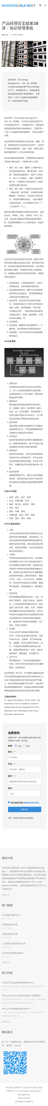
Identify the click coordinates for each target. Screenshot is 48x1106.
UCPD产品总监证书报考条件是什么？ (18, 982)
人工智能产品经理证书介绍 (13, 943)
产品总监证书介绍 (10, 934)
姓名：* (11, 751)
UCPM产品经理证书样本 (13, 953)
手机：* (11, 764)
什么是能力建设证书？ (12, 915)
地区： (11, 788)
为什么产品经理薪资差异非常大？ (16, 1008)
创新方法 (5, 35)
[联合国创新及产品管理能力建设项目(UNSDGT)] (18, 5)
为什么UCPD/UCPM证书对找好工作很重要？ (22, 995)
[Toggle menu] (45, 5)
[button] (40, 5)
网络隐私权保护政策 (31, 803)
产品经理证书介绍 (10, 924)
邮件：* (11, 776)
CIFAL (20, 1098)
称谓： (11, 746)
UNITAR (26, 1098)
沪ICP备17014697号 (24, 1101)
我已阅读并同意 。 (25, 803)
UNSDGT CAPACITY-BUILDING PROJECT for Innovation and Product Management (24, 1091)
